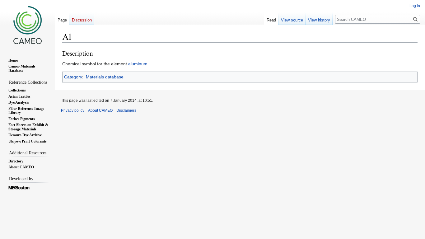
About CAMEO (100, 110)
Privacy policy (72, 110)
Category (73, 76)
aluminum (137, 63)
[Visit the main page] (27, 25)
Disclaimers (126, 110)
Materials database (105, 76)
